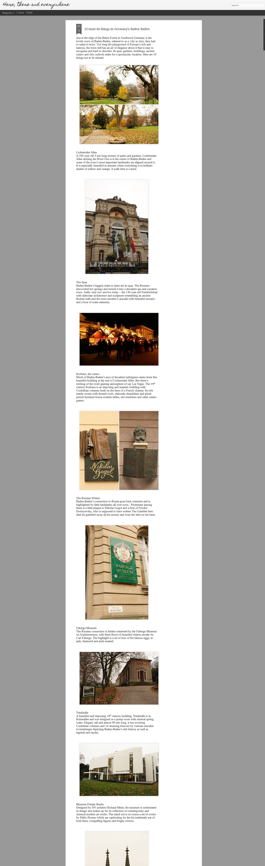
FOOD (29, 12)
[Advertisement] (174, 72)
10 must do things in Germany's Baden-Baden (117, 29)
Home (21, 12)
